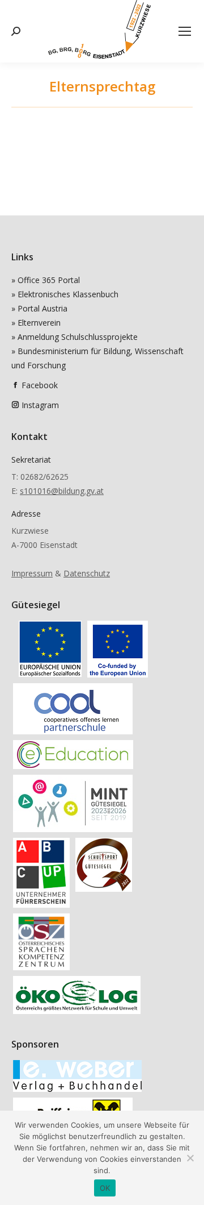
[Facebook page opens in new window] (15, 385)
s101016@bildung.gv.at (62, 490)
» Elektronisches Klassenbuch (64, 294)
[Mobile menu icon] (185, 31)
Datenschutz (86, 573)
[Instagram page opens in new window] (15, 405)
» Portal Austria (39, 308)
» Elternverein (36, 322)
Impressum (32, 573)
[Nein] (190, 1158)
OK (105, 1187)
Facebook (40, 385)
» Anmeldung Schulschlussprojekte (74, 336)
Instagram (40, 405)
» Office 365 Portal (45, 280)
